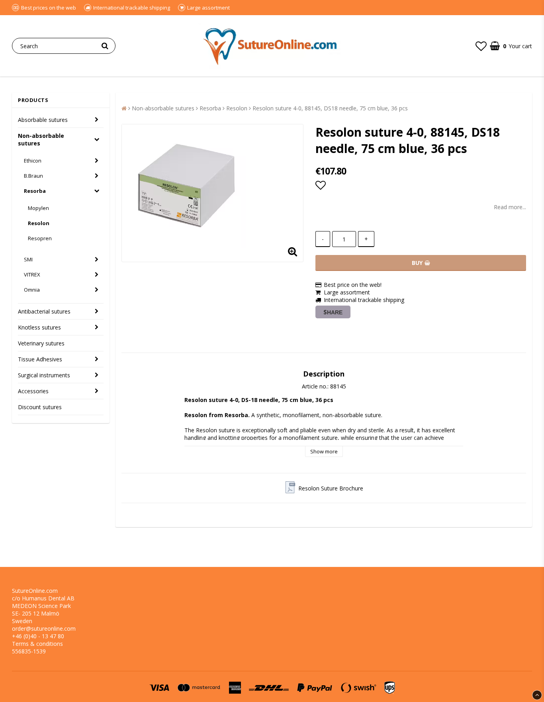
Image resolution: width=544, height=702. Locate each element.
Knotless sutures (39, 327)
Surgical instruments (44, 375)
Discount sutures (40, 407)
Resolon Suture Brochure (330, 488)
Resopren (40, 238)
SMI (28, 259)
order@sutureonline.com (44, 628)
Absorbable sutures (43, 120)
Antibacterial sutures (44, 311)
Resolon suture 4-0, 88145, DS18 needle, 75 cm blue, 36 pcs (330, 108)
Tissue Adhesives (40, 359)
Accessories (33, 391)
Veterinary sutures (41, 343)
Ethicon (32, 160)
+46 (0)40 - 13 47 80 (38, 636)
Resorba (35, 190)
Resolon (38, 223)
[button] (481, 45)
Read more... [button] (510, 207)
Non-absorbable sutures (41, 139)
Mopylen (38, 208)
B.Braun (33, 175)
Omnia (32, 289)
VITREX (32, 274)
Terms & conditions (37, 643)
